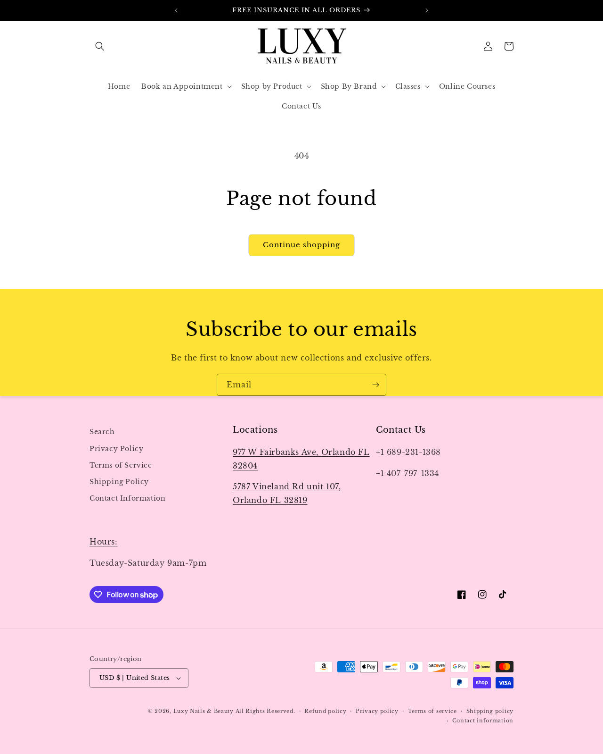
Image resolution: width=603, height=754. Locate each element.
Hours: (104, 541)
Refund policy (325, 711)
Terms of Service (121, 465)
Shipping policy (490, 711)
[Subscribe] (375, 385)
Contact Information (127, 498)
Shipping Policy (119, 481)
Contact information (482, 720)
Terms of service (432, 711)
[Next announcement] (426, 10)
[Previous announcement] (176, 10)
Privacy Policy (116, 448)
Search (102, 431)
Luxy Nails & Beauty (204, 711)
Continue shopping (301, 244)
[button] (100, 46)
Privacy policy (377, 711)
